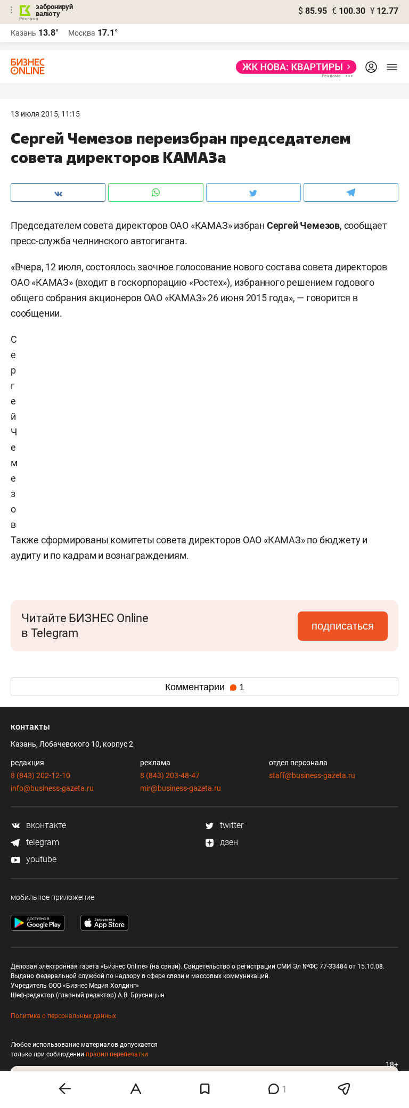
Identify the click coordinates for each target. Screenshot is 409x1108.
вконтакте (45, 825)
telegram (41, 842)
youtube (40, 859)
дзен (228, 842)
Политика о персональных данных (63, 1016)
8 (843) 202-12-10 (40, 775)
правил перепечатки (117, 1054)
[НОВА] (293, 67)
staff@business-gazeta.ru (312, 775)
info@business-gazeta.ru (52, 788)
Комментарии (204, 687)
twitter (230, 825)
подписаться (343, 626)
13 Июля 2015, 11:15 (45, 114)
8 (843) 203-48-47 (170, 775)
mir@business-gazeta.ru (180, 788)
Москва (81, 33)
